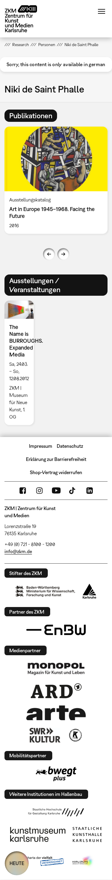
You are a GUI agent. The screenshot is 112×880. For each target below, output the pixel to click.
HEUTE (17, 863)
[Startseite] (25, 19)
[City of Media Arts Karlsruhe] (83, 861)
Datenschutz (70, 446)
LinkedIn (90, 490)
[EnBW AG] (56, 630)
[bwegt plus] (56, 773)
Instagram (39, 490)
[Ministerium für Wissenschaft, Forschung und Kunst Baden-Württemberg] (45, 591)
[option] (21, 363)
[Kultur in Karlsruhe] (74, 735)
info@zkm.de (18, 551)
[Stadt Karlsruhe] (89, 591)
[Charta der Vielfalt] (40, 861)
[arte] (56, 712)
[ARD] (56, 690)
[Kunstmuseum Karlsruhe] (37, 834)
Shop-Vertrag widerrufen (56, 472)
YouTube (56, 490)
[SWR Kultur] (45, 735)
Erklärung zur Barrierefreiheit (56, 459)
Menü (102, 11)
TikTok (73, 490)
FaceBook (23, 490)
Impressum (40, 446)
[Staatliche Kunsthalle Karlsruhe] (87, 834)
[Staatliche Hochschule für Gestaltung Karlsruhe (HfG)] (56, 812)
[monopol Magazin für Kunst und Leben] (56, 668)
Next (63, 254)
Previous (49, 254)
